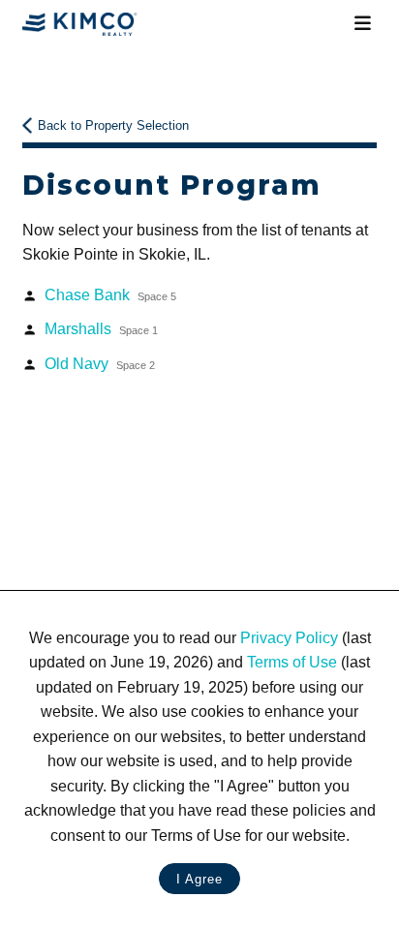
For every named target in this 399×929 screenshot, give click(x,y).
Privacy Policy (289, 638)
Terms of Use (292, 662)
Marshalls (101, 329)
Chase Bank (110, 295)
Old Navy (100, 364)
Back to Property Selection (113, 125)
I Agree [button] (199, 879)
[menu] (362, 24)
